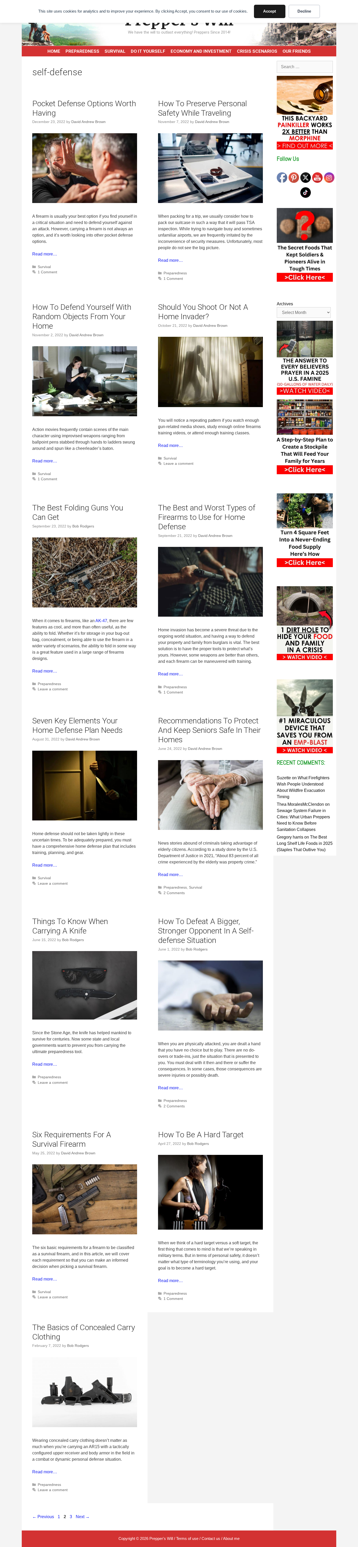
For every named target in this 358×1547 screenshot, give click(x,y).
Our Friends (297, 51)
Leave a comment (178, 464)
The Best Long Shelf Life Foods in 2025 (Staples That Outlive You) (305, 843)
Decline (304, 11)
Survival (115, 51)
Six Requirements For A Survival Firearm (71, 1139)
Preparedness (82, 51)
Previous (43, 1516)
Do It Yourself (148, 51)
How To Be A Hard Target (201, 1134)
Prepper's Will (161, 1538)
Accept (269, 11)
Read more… (44, 254)
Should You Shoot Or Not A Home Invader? (203, 311)
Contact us (211, 1538)
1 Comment (47, 272)
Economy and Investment (201, 51)
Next (83, 1516)
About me (231, 1538)
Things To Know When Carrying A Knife (70, 926)
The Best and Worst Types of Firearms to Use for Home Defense (206, 517)
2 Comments (174, 893)
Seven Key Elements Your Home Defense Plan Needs (77, 725)
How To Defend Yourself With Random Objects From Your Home (81, 316)
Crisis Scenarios (257, 51)
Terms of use (187, 1538)
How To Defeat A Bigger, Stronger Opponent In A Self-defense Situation (206, 931)
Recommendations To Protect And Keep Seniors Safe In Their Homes (209, 730)
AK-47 (101, 620)
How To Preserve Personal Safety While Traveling (202, 108)
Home (53, 51)
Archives (285, 304)
